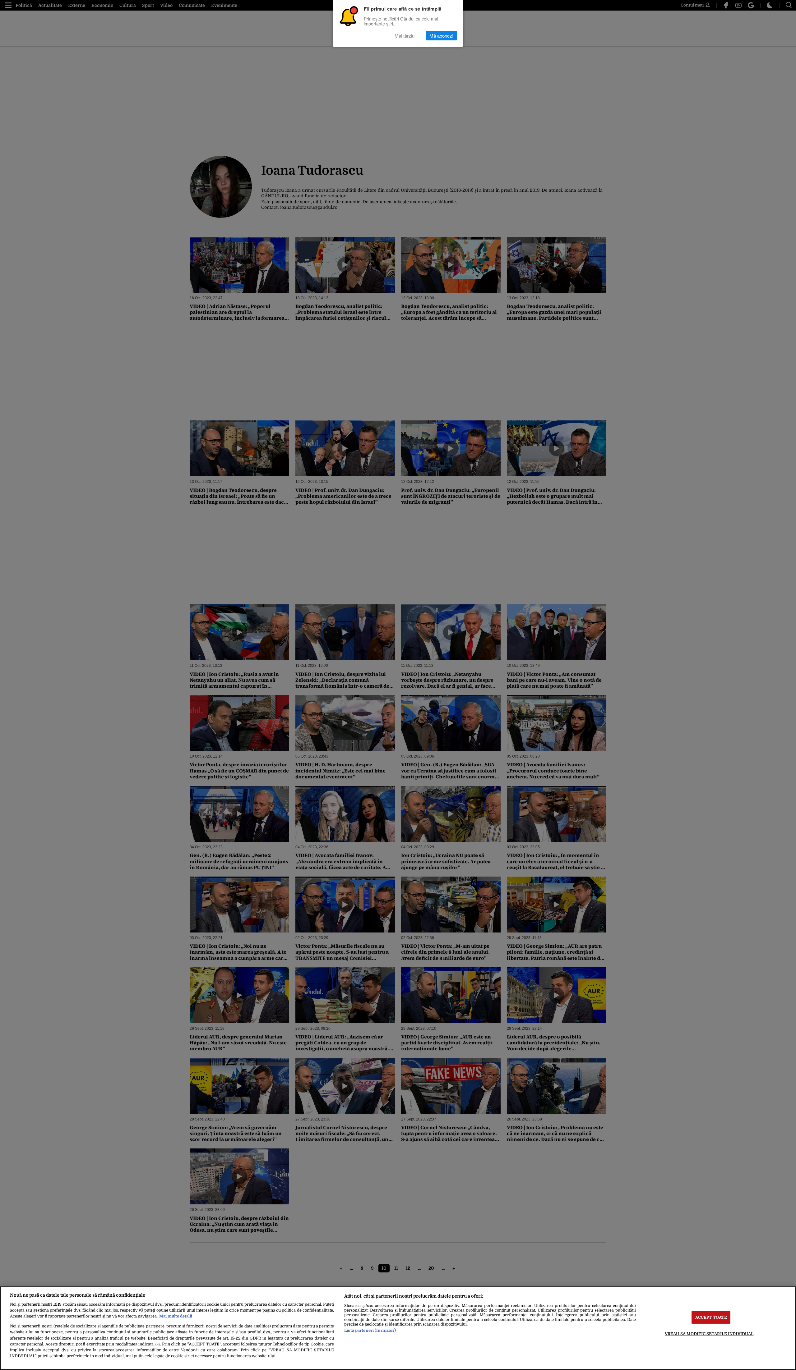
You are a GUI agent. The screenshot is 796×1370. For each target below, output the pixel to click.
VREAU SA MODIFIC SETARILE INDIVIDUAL (709, 1333)
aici (157, 1344)
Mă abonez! (441, 35)
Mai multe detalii (175, 1316)
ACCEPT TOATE (711, 1317)
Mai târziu (404, 35)
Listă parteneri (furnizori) (370, 1330)
